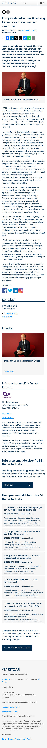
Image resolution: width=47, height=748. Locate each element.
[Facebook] (4, 291)
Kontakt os (6, 679)
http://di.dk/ (8, 417)
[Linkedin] (15, 291)
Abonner (8, 485)
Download (9, 371)
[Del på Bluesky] (25, 38)
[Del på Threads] (20, 38)
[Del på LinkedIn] (12, 38)
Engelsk (11, 738)
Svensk (23, 738)
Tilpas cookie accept (10, 711)
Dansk (4, 738)
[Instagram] (20, 291)
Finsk (29, 738)
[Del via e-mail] (33, 38)
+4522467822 (12, 313)
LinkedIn (5, 707)
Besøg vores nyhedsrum (17, 647)
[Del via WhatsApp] (29, 38)
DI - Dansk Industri (28, 30)
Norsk (17, 738)
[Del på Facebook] (7, 38)
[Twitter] (10, 291)
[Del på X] (16, 38)
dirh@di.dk (7, 317)
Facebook (14, 707)
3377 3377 (6, 413)
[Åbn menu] (25, 3)
